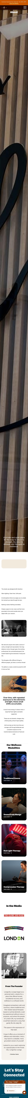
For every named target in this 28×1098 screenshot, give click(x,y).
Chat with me (11, 1090)
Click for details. (14, 3)
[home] (5, 7)
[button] (25, 7)
